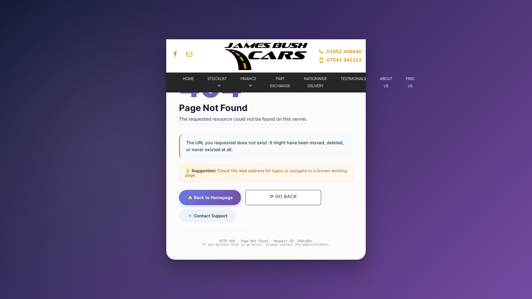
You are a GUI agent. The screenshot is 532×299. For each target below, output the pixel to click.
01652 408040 (344, 51)
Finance (248, 79)
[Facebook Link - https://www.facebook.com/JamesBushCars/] (175, 54)
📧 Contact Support (207, 215)
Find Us (410, 82)
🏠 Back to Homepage (210, 197)
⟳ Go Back (283, 196)
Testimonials (353, 79)
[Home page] (266, 56)
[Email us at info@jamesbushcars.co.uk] (189, 54)
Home (188, 79)
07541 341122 (344, 59)
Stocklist (217, 79)
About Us (386, 82)
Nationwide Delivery (315, 82)
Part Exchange (280, 82)
